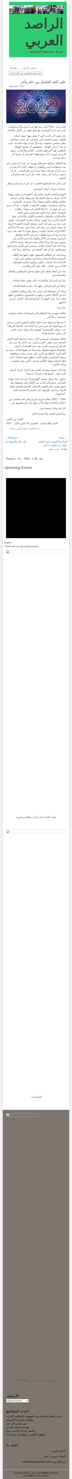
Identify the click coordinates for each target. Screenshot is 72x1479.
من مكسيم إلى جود (16, 1423)
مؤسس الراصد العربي (17, 1427)
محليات (12, 428)
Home (14, 68)
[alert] (36, 509)
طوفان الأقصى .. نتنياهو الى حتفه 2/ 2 (25, 1434)
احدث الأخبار (29, 68)
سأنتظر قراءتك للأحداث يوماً (20, 1430)
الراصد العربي (23, 428)
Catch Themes (42, 1476)
